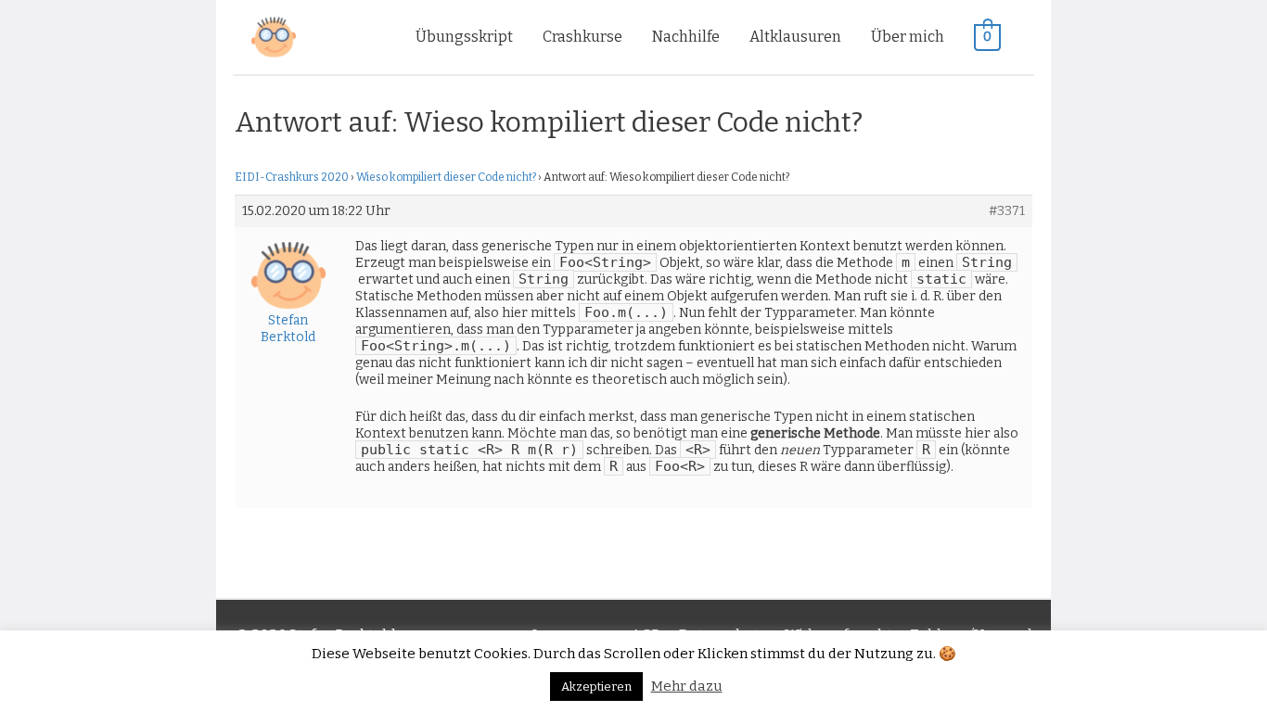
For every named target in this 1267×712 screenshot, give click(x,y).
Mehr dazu (687, 686)
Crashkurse (582, 36)
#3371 (1007, 211)
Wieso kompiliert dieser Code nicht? (446, 177)
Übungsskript (464, 36)
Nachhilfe (686, 36)
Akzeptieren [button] (596, 686)
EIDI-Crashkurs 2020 (292, 177)
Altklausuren (795, 36)
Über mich (907, 36)
